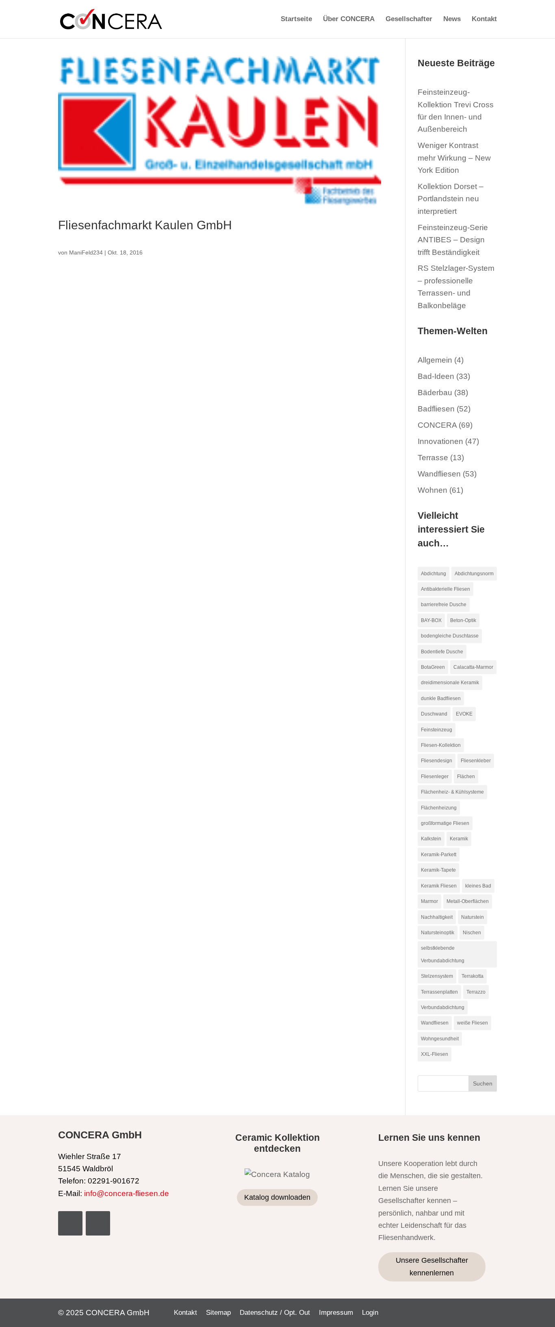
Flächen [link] (466, 776)
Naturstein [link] (472, 917)
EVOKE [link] (464, 714)
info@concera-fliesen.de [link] (126, 1193)
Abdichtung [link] (433, 573)
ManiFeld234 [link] (86, 252)
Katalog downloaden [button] (277, 1197)
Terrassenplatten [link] (439, 992)
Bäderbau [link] (435, 392)
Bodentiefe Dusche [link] (442, 652)
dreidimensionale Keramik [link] (450, 682)
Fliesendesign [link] (436, 761)
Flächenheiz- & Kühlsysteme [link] (452, 792)
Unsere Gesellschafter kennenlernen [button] (432, 1266)
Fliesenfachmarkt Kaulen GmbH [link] (145, 225)
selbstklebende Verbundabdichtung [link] (442, 954)
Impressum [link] (336, 1313)
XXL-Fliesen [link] (434, 1054)
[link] (111, 18)
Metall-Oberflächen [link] (468, 901)
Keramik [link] (459, 839)
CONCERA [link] (437, 425)
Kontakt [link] (484, 19)
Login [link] (370, 1313)
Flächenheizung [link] (439, 808)
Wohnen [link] (432, 490)
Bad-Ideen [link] (436, 376)
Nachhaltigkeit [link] (437, 917)
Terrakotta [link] (472, 976)
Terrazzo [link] (476, 992)
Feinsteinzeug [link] (436, 730)
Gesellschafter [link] (409, 19)
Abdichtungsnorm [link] (474, 573)
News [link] (452, 19)
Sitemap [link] (218, 1313)
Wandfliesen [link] (439, 474)
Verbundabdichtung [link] (442, 1007)
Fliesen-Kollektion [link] (441, 745)
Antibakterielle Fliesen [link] (445, 589)
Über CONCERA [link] (349, 19)
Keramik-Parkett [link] (438, 854)
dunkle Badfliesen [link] (441, 698)
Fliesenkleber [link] (476, 761)
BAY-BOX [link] (431, 620)
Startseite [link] (296, 19)
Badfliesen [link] (436, 409)
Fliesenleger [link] (435, 776)
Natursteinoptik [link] (437, 932)
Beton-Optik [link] (463, 620)
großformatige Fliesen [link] (445, 823)
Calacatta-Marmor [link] (473, 667)
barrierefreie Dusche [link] (443, 604)
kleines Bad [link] (478, 886)
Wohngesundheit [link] (440, 1039)
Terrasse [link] (433, 457)
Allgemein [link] (435, 360)
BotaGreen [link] (433, 667)
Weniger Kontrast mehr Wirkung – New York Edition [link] (454, 157)
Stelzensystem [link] (437, 976)
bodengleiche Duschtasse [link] (450, 636)
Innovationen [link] (440, 441)
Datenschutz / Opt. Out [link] (275, 1313)
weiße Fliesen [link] (472, 1023)
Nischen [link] (472, 932)
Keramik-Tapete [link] (438, 870)
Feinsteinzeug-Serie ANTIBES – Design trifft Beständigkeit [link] (453, 240)
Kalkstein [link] (431, 839)
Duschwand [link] (434, 714)
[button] (482, 1083)
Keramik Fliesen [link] (439, 886)
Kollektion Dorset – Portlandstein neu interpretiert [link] (450, 198)
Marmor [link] (429, 901)
